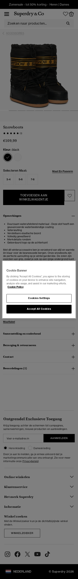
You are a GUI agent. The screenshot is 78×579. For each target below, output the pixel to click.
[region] (39, 289)
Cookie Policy (15, 287)
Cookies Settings (39, 298)
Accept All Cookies (39, 308)
